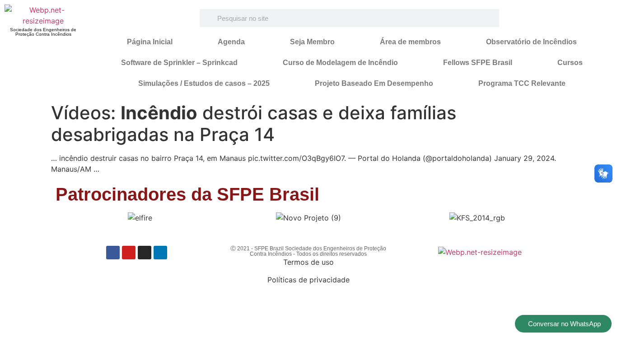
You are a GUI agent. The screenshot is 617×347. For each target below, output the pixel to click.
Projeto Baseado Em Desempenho (374, 83)
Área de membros (410, 42)
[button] (66, 218)
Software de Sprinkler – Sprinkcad (179, 62)
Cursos (570, 62)
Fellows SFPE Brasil (477, 62)
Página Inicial (150, 42)
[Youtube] (129, 252)
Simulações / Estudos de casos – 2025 (204, 83)
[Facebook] (113, 252)
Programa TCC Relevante (522, 83)
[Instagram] (144, 252)
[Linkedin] (160, 252)
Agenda (231, 42)
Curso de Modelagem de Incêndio (340, 62)
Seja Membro (312, 42)
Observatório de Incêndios (531, 42)
